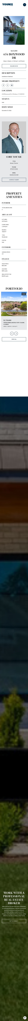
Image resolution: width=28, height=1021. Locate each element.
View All (14, 339)
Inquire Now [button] (14, 66)
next (16, 333)
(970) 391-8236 (14, 169)
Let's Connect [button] (14, 921)
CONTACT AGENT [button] (14, 179)
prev (12, 333)
